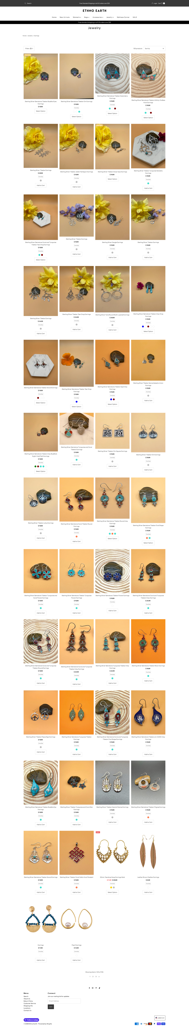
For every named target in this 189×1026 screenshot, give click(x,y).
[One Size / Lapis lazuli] (46, 466)
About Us (27, 999)
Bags (86, 17)
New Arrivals (65, 17)
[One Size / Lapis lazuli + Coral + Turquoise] (115, 534)
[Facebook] (89, 988)
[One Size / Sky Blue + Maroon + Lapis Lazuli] (146, 326)
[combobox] (47, 3)
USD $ (160, 1018)
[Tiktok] (99, 988)
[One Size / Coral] (77, 537)
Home (54, 17)
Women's (76, 17)
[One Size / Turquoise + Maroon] (38, 466)
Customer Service (30, 1003)
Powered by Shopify (45, 1024)
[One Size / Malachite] (77, 112)
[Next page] (99, 976)
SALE (135, 17)
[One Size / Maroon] (115, 109)
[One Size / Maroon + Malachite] (79, 402)
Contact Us (27, 1010)
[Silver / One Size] (114, 887)
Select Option (40, 111)
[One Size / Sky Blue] (143, 326)
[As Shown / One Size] (148, 887)
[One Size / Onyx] (43, 398)
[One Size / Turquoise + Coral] (112, 534)
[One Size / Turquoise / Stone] (41, 887)
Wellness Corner (123, 17)
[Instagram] (92, 988)
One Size (76, 108)
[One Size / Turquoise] (79, 112)
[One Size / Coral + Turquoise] (110, 534)
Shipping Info (28, 1006)
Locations (27, 1008)
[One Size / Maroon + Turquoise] (41, 466)
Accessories (97, 17)
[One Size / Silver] (41, 180)
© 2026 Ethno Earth (30, 1024)
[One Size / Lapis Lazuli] (74, 112)
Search (26, 996)
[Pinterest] (96, 988)
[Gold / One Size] (111, 887)
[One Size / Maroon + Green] (35, 466)
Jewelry (109, 17)
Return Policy (28, 1001)
